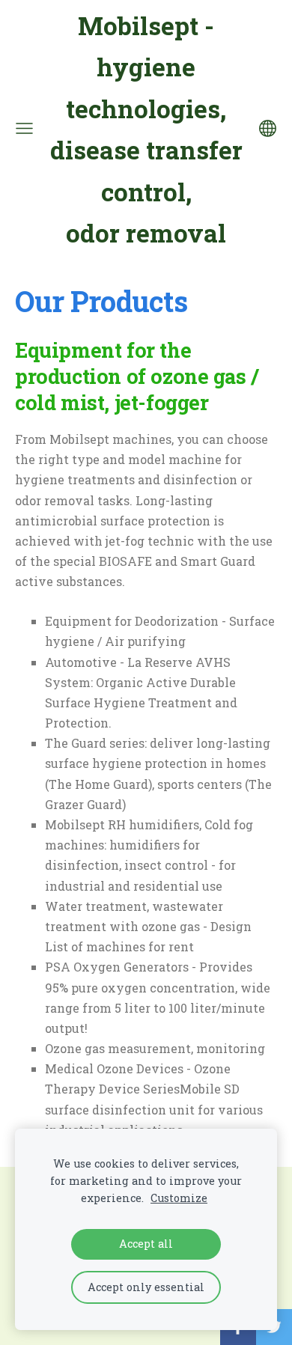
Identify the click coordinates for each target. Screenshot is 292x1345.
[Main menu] (24, 128)
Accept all (146, 1243)
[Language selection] (267, 128)
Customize (178, 1198)
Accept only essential (146, 1287)
